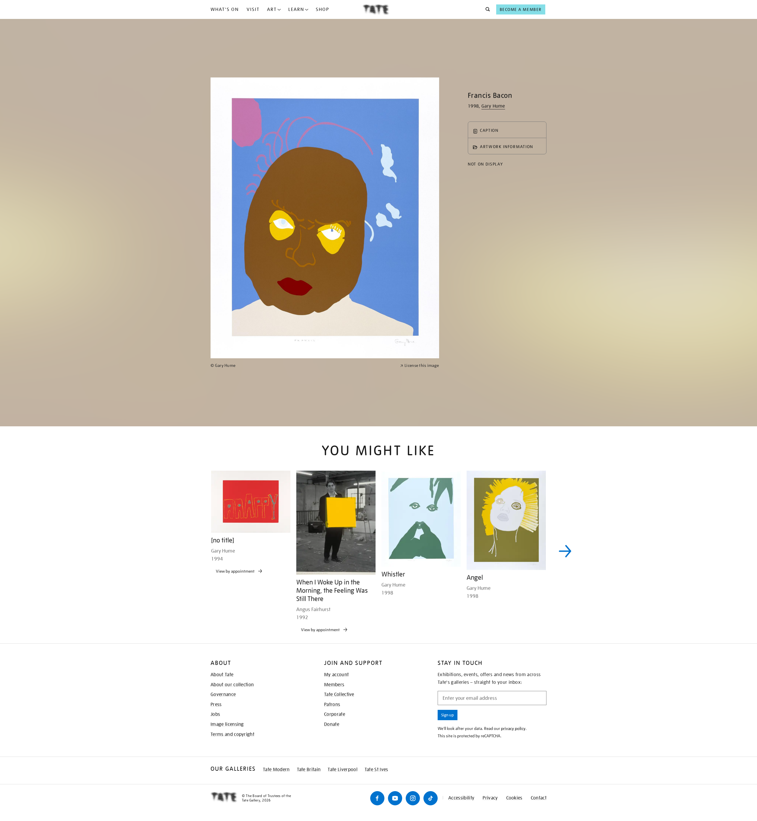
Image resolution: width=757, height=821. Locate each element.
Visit (253, 9)
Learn (296, 9)
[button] (486, 9)
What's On (225, 9)
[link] (303, 562)
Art (272, 9)
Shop (322, 9)
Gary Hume (493, 106)
